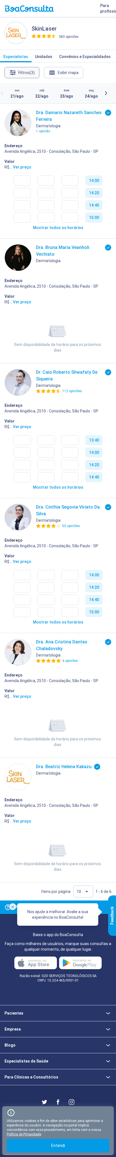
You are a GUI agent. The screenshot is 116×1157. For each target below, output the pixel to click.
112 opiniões (72, 391)
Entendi (58, 1145)
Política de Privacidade (24, 1134)
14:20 (94, 193)
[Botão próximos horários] (105, 93)
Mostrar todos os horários (58, 227)
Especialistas (15, 56)
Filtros (26, 72)
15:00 (94, 217)
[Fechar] (12, 906)
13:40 (94, 440)
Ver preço (22, 167)
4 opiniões (70, 661)
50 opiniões (71, 526)
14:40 (94, 205)
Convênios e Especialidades (85, 56)
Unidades (43, 56)
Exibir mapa (68, 72)
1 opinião (43, 131)
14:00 (94, 180)
